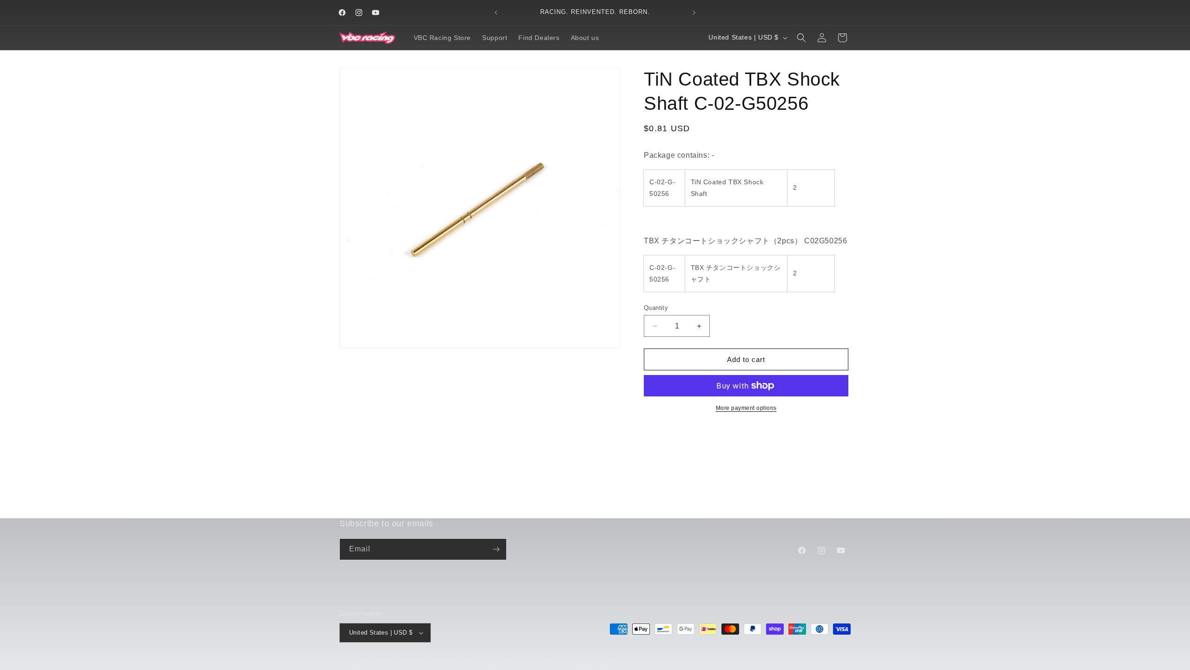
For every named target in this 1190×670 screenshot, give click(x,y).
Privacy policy (549, 665)
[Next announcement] (694, 12)
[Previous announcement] (496, 12)
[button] (801, 37)
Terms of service (598, 665)
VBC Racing (376, 665)
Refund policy (503, 665)
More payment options (746, 408)
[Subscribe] (496, 549)
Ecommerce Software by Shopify (434, 665)
